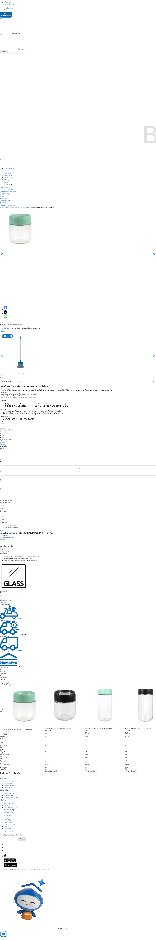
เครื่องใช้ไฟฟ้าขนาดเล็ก (6, 189)
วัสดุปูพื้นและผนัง (4, 202)
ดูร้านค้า (2, 442)
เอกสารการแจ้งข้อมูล (9, 809)
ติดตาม (22, 839)
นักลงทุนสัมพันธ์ (8, 822)
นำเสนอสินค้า (7, 828)
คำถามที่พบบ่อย (8, 783)
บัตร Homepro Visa (9, 795)
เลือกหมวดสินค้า (10, 168)
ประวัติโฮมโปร (8, 819)
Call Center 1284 (8, 831)
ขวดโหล (27, 207)
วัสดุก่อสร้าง (3, 204)
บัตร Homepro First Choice (11, 797)
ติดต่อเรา (6, 830)
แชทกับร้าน (3, 444)
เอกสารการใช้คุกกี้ (9, 811)
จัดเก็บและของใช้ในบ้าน (7, 195)
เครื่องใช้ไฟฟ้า (4, 187)
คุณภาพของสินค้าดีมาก (10, 526)
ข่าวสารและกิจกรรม (9, 824)
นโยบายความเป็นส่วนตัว (10, 807)
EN (6, 10)
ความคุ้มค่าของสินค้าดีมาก (11, 527)
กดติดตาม (10, 430)
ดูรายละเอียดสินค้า (50, 771)
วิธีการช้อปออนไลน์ (9, 782)
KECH (1, 530)
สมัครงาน (6, 826)
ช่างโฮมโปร (7, 181)
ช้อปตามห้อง (7, 172)
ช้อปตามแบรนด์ (8, 173)
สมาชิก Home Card (9, 793)
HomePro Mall (8, 175)
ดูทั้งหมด (2, 331)
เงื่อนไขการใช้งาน (9, 803)
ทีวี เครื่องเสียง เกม (5, 193)
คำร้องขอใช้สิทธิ (8, 812)
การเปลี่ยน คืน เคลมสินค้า (11, 785)
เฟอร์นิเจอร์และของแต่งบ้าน (8, 191)
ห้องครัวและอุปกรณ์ (5, 200)
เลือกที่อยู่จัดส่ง (15, 33)
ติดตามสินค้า (7, 787)
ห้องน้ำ (2, 196)
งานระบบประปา (4, 198)
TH (4, 10)
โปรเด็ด (6, 182)
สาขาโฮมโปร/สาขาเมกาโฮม (12, 821)
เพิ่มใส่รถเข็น (3, 602)
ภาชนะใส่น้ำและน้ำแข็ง (16, 207)
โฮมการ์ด (8, 2)
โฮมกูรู (5, 179)
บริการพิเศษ (7, 184)
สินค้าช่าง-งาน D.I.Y (9, 177)
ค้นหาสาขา (8, 6)
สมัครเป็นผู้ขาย (9, 4)
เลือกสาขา (20, 49)
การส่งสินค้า (7, 805)
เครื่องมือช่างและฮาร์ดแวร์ (7, 205)
